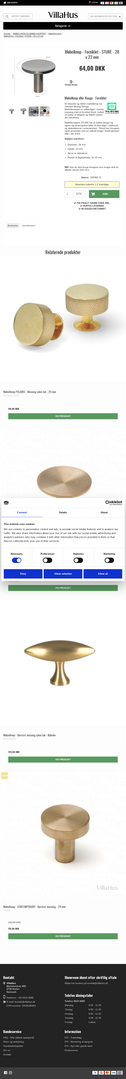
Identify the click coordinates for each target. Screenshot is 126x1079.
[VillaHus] (63, 15)
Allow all (103, 573)
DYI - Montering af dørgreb (79, 1041)
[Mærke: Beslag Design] (73, 84)
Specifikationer (28, 226)
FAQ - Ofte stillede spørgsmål (18, 1037)
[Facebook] (5, 1072)
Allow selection (63, 573)
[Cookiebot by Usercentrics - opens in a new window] (108, 502)
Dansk (94, 2)
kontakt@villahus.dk (25, 1001)
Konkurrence (71, 1050)
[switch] (47, 560)
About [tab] (104, 512)
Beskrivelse (13, 226)
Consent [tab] (22, 512)
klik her (84, 169)
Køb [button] (105, 194)
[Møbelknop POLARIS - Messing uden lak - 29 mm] (63, 319)
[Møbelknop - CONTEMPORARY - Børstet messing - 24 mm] (63, 834)
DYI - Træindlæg (73, 1037)
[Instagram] (10, 1072)
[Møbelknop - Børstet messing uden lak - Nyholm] (63, 662)
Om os (6, 1050)
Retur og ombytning (13, 1041)
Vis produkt (63, 416)
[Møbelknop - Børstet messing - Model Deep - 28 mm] (63, 491)
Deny (23, 573)
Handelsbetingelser (13, 1046)
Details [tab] (63, 512)
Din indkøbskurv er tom (103, 16)
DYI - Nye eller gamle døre (78, 1046)
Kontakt (7, 1054)
